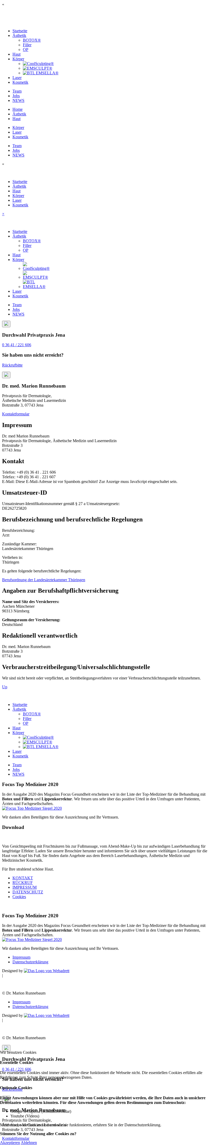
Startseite (19, 31)
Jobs (16, 96)
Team (17, 91)
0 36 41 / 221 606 (16, 345)
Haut (16, 54)
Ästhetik (19, 35)
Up (4, 687)
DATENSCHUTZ (27, 892)
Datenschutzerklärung (30, 962)
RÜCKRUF (22, 882)
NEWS (18, 100)
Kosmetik (20, 82)
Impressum (21, 957)
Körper (18, 59)
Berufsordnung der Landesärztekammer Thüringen (43, 580)
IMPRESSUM (24, 887)
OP (25, 49)
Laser (17, 77)
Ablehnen (29, 1142)
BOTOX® (32, 40)
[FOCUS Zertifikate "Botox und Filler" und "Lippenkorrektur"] (32, 808)
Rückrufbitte (12, 365)
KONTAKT (22, 878)
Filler (27, 45)
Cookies (19, 896)
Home (17, 109)
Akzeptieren (10, 1142)
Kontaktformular (15, 414)
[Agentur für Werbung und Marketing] (46, 971)
